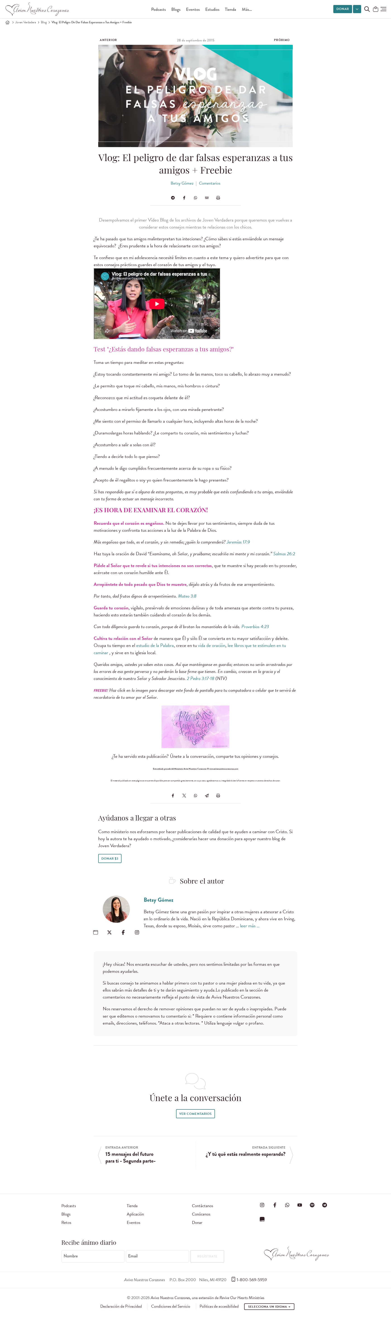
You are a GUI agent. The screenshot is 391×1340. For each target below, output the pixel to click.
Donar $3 (109, 858)
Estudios (212, 9)
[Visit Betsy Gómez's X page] (109, 932)
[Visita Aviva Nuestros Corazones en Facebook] (275, 1205)
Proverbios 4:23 (255, 626)
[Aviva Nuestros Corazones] (37, 9)
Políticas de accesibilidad (219, 1306)
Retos (66, 1222)
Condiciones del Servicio (170, 1306)
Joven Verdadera (25, 22)
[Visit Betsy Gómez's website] (96, 932)
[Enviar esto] (206, 197)
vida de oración (211, 645)
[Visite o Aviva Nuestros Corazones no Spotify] (312, 1205)
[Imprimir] (218, 197)
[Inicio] (7, 22)
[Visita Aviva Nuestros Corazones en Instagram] (262, 1205)
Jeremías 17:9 (238, 542)
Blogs (176, 9)
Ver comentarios (195, 1113)
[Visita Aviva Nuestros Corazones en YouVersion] (262, 1219)
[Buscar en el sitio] (367, 9)
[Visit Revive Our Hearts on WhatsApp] (287, 1205)
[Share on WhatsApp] (195, 197)
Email (133, 1256)
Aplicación (135, 1214)
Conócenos (201, 1214)
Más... (247, 9)
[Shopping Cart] (375, 9)
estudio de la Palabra (155, 645)
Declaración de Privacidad (121, 1306)
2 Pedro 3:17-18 (200, 678)
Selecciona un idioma (268, 1306)
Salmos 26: (283, 553)
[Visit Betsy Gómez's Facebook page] (123, 932)
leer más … (250, 925)
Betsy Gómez (182, 183)
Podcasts (158, 9)
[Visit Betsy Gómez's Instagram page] (137, 932)
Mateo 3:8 (187, 596)
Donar (342, 9)
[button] (383, 9)
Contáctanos (202, 1205)
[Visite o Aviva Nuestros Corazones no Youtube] (300, 1205)
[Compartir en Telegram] (173, 197)
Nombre (71, 1256)
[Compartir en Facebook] (184, 197)
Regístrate (207, 1256)
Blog (44, 22)
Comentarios (209, 183)
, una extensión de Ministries (207, 1298)
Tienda (230, 9)
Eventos (193, 9)
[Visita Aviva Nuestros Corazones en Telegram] (325, 1205)
